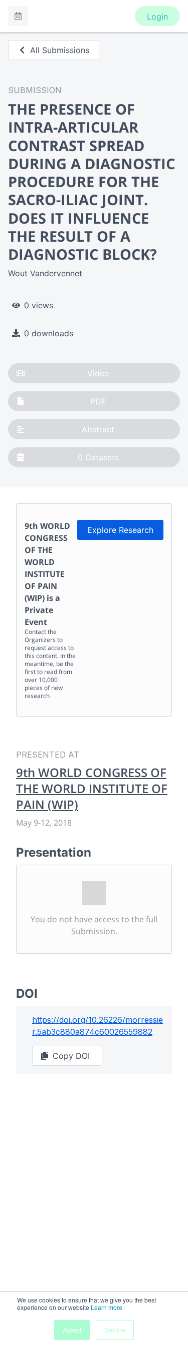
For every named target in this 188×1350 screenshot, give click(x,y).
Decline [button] (114, 1329)
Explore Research (120, 530)
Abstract (98, 429)
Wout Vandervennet (45, 273)
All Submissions (59, 50)
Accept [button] (72, 1329)
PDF (98, 401)
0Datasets (98, 457)
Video (98, 373)
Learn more (106, 1307)
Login (157, 17)
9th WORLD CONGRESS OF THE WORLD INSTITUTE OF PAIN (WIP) (91, 789)
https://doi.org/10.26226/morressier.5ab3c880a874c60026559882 (97, 1026)
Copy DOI (71, 1056)
